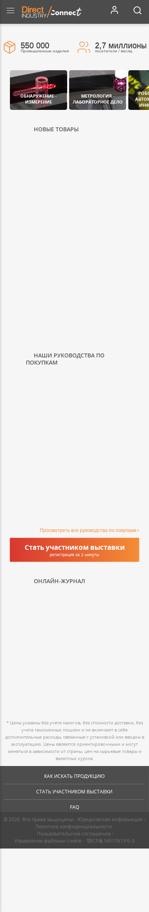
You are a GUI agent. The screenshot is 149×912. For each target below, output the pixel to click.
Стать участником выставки (74, 791)
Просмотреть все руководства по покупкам (88, 530)
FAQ (74, 807)
